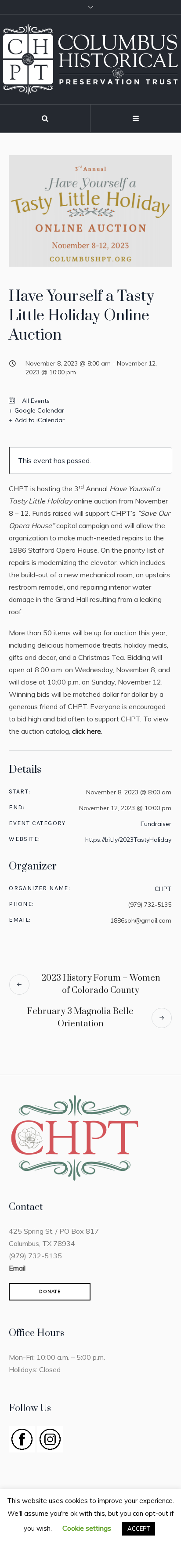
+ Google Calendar (36, 410)
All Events (35, 401)
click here (86, 731)
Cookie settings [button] (86, 1528)
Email (17, 1268)
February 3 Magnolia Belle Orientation (80, 1017)
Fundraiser (156, 824)
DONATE (50, 1291)
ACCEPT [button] (138, 1528)
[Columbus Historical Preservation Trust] (90, 59)
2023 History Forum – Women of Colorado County (100, 984)
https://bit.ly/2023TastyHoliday (128, 840)
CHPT (163, 889)
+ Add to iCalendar (37, 420)
